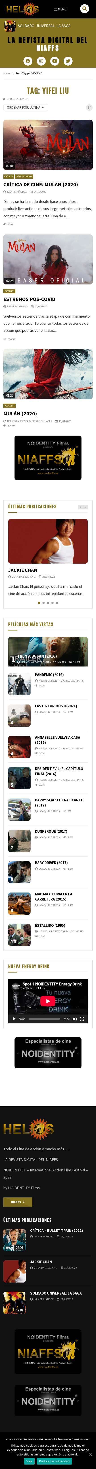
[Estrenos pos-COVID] (48, 259)
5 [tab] (57, 603)
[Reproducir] (14, 1019)
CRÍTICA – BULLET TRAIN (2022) (56, 1230)
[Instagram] (41, 61)
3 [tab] (48, 603)
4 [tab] (52, 603)
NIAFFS (48, 44)
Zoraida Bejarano (23, 576)
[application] (48, 1001)
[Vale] (90, 1454)
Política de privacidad (54, 1461)
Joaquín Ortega (49, 712)
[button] (60, 9)
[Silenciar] (75, 1019)
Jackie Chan (22, 570)
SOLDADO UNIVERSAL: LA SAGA (56, 1293)
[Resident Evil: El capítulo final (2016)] (19, 778)
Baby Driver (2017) (51, 862)
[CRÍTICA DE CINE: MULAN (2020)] (48, 145)
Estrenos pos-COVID (29, 299)
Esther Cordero (17, 306)
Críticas (8, 176)
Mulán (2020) (20, 413)
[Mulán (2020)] (48, 374)
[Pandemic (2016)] (19, 684)
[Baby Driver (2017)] (19, 872)
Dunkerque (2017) (51, 831)
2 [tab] (43, 603)
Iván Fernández (17, 191)
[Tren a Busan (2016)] (48, 652)
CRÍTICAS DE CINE (24, 176)
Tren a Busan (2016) (37, 656)
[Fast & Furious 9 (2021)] (19, 715)
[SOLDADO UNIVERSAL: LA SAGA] (14, 1303)
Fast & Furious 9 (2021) (56, 706)
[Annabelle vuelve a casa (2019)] (19, 747)
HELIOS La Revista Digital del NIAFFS (29, 421)
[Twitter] (68, 61)
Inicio (6, 73)
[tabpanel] (48, 558)
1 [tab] (39, 603)
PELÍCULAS (9, 405)
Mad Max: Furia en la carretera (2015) (53, 897)
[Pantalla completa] (82, 1019)
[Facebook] (27, 61)
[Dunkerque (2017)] (19, 841)
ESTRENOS (9, 291)
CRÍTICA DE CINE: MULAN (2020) (40, 184)
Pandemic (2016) (49, 674)
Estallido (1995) (50, 925)
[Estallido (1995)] (19, 935)
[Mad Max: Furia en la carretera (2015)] (19, 904)
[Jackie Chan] (48, 541)
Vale (29, 1461)
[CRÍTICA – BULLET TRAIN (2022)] (14, 1240)
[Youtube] (54, 61)
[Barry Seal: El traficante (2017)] (19, 810)
